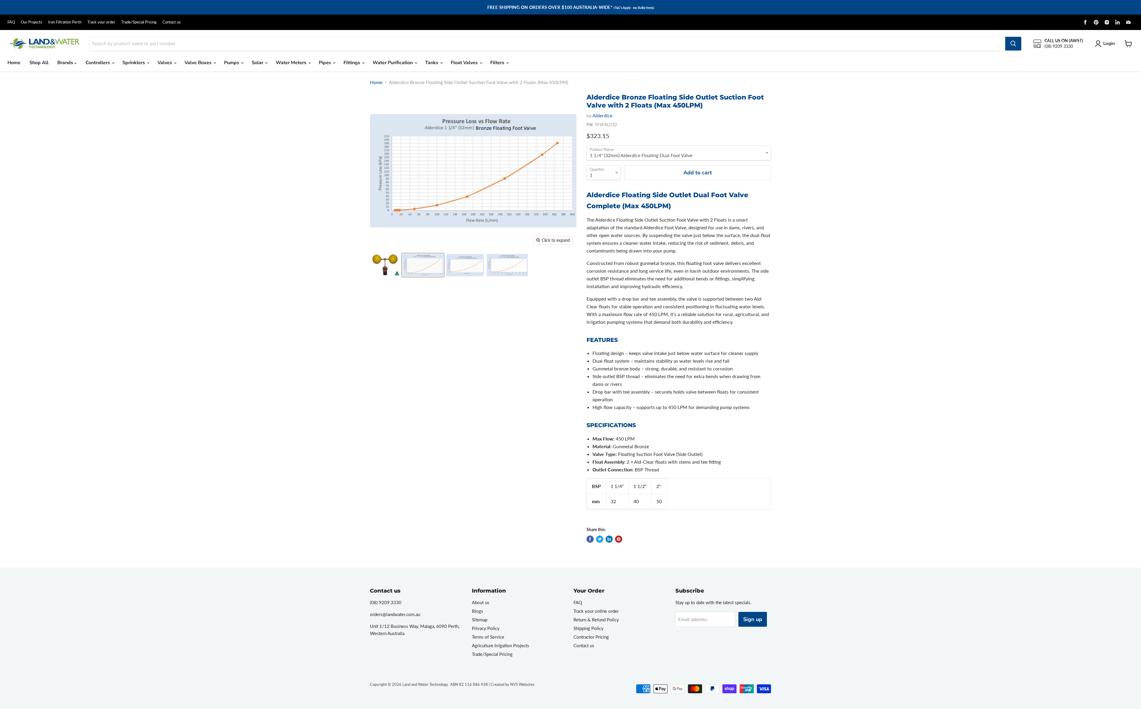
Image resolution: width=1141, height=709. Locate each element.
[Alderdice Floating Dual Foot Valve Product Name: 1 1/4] (384, 265)
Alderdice (602, 115)
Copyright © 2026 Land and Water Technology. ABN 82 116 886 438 (429, 684)
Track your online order (596, 611)
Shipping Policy (588, 628)
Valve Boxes (199, 62)
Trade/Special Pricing (139, 22)
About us (480, 602)
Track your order (101, 22)
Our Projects (31, 22)
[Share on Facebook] (590, 539)
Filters (497, 62)
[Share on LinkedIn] (609, 539)
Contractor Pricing (591, 636)
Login (1109, 43)
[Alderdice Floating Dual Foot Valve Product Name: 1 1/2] (465, 265)
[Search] (1013, 43)
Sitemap (479, 619)
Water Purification (393, 62)
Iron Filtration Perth (64, 22)
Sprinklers (134, 62)
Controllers (98, 62)
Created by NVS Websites (513, 684)
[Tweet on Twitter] (599, 539)
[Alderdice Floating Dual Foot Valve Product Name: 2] (507, 265)
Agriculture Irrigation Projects (500, 645)
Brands (65, 62)
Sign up (752, 619)
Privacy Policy (485, 628)
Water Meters (292, 62)
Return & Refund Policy (596, 619)
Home (14, 62)
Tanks (432, 62)
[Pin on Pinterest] (618, 539)
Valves (165, 62)
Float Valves (465, 62)
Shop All (38, 62)
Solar (258, 62)
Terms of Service (488, 636)
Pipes (325, 62)
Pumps (232, 62)
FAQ (11, 22)
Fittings (352, 62)
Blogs (477, 611)
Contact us (172, 22)
